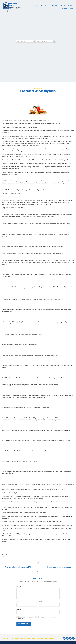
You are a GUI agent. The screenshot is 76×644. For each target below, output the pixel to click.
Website (18, 609)
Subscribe (65, 8)
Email (41, 601)
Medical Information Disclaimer (21, 638)
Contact (71, 8)
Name (18, 601)
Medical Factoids (68, 6)
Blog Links (40, 638)
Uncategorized (38, 88)
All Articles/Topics (34, 6)
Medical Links (44, 6)
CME (61, 6)
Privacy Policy (6, 638)
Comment (19, 586)
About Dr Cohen (53, 6)
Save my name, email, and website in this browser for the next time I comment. (37, 617)
